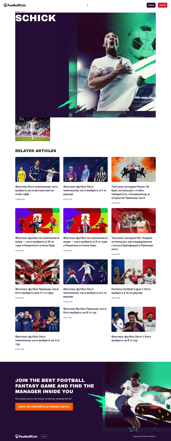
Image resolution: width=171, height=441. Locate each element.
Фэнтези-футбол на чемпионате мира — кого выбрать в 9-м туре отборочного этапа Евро (85, 241)
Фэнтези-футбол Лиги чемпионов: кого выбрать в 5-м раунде (84, 190)
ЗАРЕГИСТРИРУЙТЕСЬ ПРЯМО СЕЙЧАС (44, 406)
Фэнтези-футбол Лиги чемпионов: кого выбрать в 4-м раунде (84, 292)
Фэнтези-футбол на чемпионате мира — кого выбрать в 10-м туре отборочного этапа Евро (37, 241)
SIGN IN (151, 5)
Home (17, 11)
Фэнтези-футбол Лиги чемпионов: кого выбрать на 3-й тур (37, 340)
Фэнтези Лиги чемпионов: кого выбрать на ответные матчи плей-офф (36, 190)
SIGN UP (162, 5)
